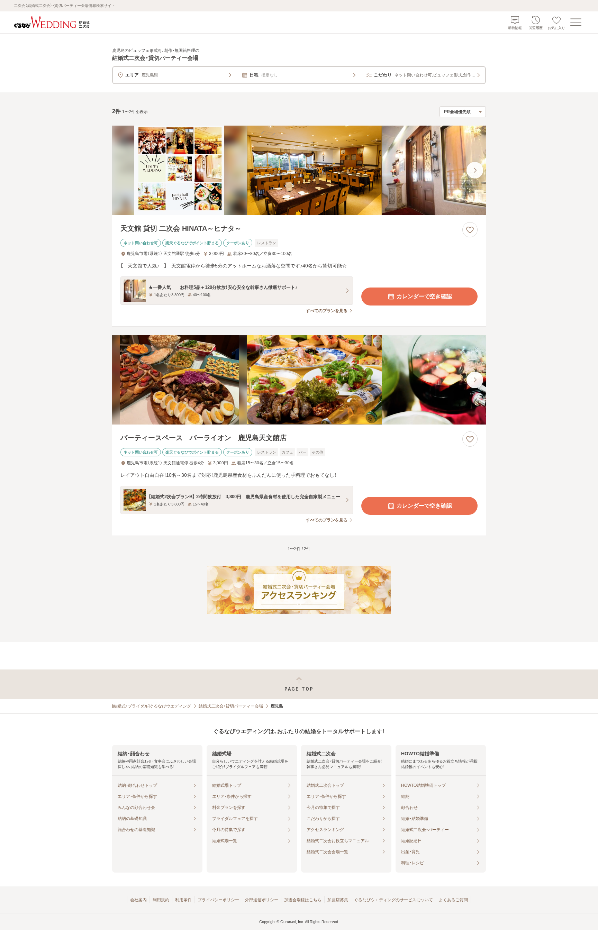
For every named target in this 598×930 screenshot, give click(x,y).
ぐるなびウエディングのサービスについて (393, 899)
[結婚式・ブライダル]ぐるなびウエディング (151, 706)
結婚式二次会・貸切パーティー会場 (231, 706)
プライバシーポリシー (218, 899)
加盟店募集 (337, 899)
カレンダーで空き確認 (424, 296)
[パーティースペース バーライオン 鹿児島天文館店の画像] (299, 380)
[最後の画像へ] (474, 170)
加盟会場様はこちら (302, 899)
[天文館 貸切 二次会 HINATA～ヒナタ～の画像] (299, 170)
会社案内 (138, 899)
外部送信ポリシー (261, 899)
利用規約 (161, 899)
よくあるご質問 (453, 899)
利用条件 (183, 899)
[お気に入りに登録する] (470, 229)
